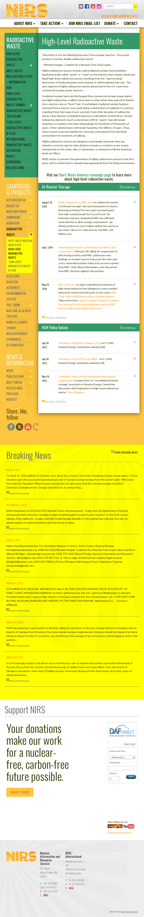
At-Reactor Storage (56, 187)
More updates (56, 317)
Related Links (15, 167)
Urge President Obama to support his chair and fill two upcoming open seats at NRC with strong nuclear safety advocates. (88, 304)
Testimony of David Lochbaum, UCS (79, 343)
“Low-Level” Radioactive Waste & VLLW (19, 128)
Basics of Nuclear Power (16, 208)
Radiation (12, 223)
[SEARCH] (135, 6)
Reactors (13, 276)
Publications (15, 376)
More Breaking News (126, 452)
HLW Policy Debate (55, 327)
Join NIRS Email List (84, 23)
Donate (110, 23)
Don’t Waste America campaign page (85, 175)
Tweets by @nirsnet (119, 832)
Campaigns (13, 217)
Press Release (75, 392)
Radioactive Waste (14, 232)
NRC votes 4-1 (67, 284)
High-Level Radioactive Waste (14, 59)
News (9, 370)
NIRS (46, 895)
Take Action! (50, 23)
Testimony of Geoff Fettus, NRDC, (78, 359)
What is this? (130, 744)
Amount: (113, 773)
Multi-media (14, 382)
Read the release (19, 493)
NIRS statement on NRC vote (75, 202)
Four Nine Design (129, 911)
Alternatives (15, 345)
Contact (131, 23)
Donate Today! (19, 792)
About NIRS (23, 23)
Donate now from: (117, 751)
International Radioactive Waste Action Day (19, 145)
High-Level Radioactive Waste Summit (16, 99)
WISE (71, 888)
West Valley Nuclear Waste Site (20, 242)
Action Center (16, 200)
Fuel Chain (13, 304)
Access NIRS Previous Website (14, 394)
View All (130, 187)
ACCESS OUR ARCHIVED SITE (120, 16)
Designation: (115, 762)
